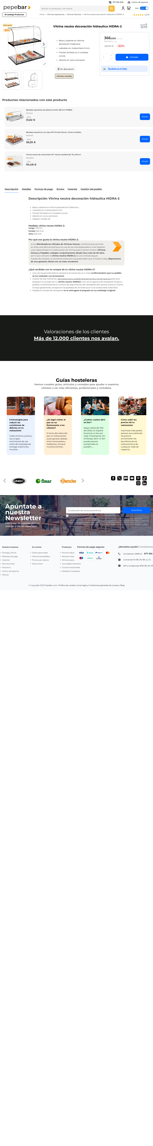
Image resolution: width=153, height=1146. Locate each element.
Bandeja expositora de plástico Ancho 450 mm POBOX (49, 110)
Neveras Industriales (71, 556)
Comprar (134, 57)
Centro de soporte (139, 2)
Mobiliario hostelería (71, 571)
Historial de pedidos (41, 556)
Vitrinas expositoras (70, 560)
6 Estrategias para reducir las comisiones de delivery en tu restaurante (18, 425)
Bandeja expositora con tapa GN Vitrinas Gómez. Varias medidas (53, 132)
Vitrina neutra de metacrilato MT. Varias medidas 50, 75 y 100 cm (53, 155)
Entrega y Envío (9, 553)
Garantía (6, 560)
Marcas (5, 575)
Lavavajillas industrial (71, 564)
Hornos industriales (70, 553)
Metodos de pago (10, 556)
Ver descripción (67, 69)
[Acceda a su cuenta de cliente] (123, 8)
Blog (122, 585)
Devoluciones (8, 564)
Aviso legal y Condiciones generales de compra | (98, 585)
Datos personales (40, 553)
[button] (141, 15)
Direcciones (37, 564)
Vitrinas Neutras (64, 76)
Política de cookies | (67, 585)
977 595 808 (118, 2)
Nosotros (6, 567)
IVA (136, 8)
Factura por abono (40, 560)
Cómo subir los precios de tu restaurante (129, 422)
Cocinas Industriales (71, 567)
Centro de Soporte (10, 571)
